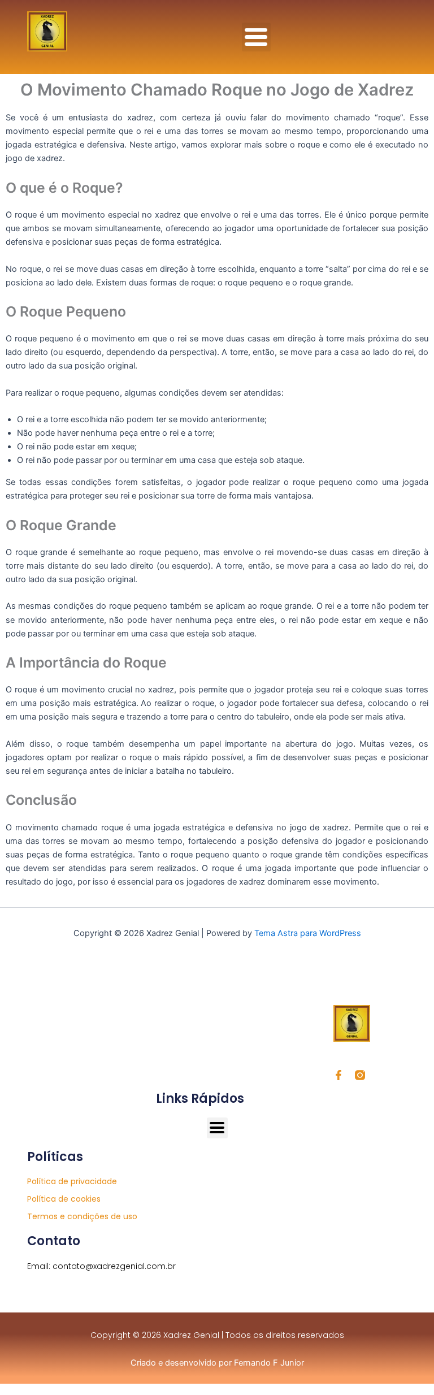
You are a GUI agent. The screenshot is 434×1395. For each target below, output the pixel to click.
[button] (256, 37)
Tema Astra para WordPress (307, 933)
